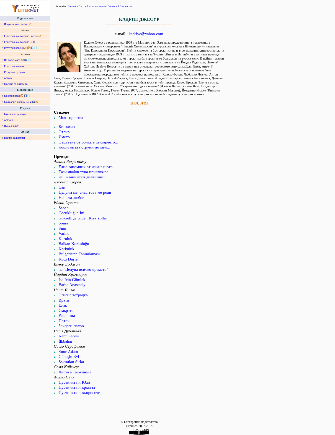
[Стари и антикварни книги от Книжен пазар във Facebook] (25, 95)
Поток (64, 320)
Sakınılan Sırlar (71, 361)
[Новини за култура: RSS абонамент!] (28, 48)
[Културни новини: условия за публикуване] (25, 48)
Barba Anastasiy (72, 284)
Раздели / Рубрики (14, 72)
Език (63, 305)
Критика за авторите (16, 84)
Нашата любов (71, 197)
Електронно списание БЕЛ (19, 42)
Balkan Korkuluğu (74, 243)
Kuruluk (65, 238)
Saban (64, 208)
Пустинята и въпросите (79, 392)
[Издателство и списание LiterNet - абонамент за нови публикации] (22, 60)
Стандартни (126, 6)
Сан (62, 187)
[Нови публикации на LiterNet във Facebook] (25, 60)
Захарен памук (71, 325)
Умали (102, 6)
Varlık (64, 233)
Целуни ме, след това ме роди (85, 192)
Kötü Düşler (69, 259)
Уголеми (93, 6)
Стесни (83, 6)
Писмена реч (11, 126)
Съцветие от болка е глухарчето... (88, 142)
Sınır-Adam (68, 351)
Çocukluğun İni (71, 213)
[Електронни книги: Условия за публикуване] (30, 24)
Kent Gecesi (69, 336)
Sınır (63, 228)
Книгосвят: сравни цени (17, 102)
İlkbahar (65, 341)
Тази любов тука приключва (83, 171)
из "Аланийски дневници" (82, 177)
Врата (64, 300)
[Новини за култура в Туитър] (35, 48)
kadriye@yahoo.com (146, 33)
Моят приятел (71, 117)
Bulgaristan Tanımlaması (79, 254)
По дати (8, 60)
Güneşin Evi (69, 356)
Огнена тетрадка (73, 295)
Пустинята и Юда (74, 382)
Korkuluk (66, 249)
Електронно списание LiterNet (21, 36)
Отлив (64, 132)
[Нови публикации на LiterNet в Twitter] (29, 60)
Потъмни (113, 6)
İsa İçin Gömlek (72, 279)
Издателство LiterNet (16, 24)
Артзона (8, 120)
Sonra (63, 223)
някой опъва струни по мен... (84, 147)
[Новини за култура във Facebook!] (32, 48)
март (17, 60)
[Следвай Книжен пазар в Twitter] (28, 95)
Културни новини (14, 48)
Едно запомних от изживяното (86, 166)
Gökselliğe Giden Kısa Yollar (83, 218)
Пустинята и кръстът (77, 387)
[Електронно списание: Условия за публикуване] (40, 36)
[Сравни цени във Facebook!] (33, 102)
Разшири (73, 6)
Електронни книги (14, 66)
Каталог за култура (15, 114)
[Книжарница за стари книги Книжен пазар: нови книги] (22, 95)
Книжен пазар (12, 95)
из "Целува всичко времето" (83, 269)
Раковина (67, 315)
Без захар (67, 126)
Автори (8, 78)
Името (64, 137)
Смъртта (66, 310)
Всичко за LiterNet (14, 137)
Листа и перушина (75, 372)
